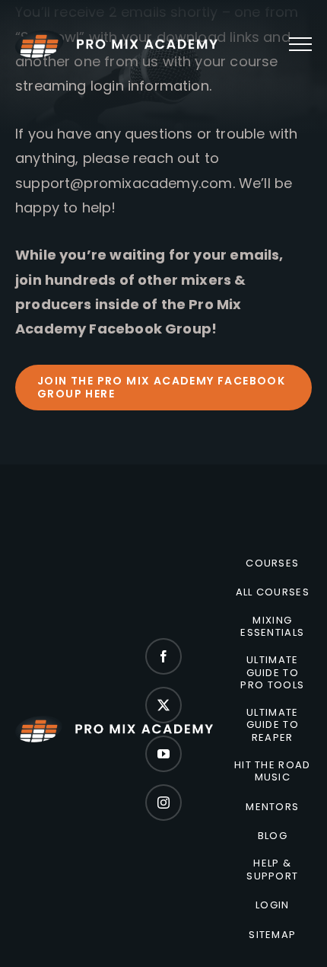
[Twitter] (163, 705)
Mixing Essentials (272, 627)
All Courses (273, 592)
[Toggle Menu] (300, 44)
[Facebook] (163, 656)
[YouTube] (163, 754)
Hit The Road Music (272, 771)
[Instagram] (163, 802)
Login (273, 905)
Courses (272, 563)
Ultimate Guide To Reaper (272, 725)
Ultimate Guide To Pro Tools (272, 672)
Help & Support (272, 869)
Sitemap (272, 935)
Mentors (272, 807)
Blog (272, 836)
